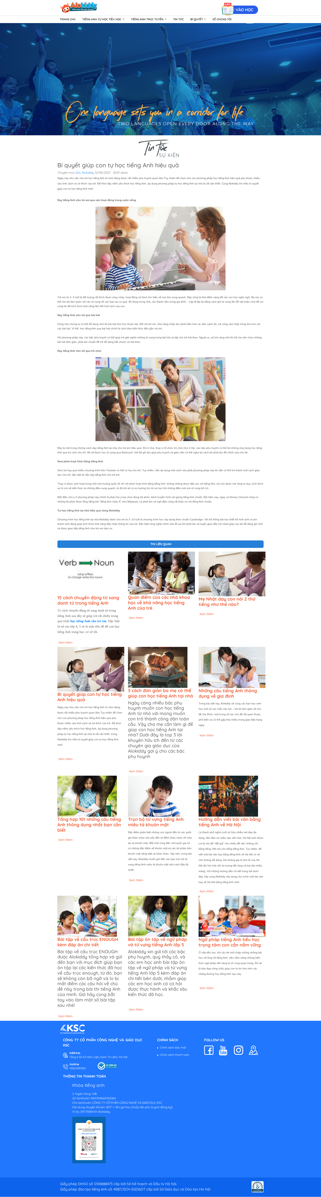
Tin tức (178, 19)
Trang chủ (68, 19)
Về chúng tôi (221, 19)
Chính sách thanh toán (174, 1054)
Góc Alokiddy (85, 172)
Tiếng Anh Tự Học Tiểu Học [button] (102, 19)
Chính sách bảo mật (173, 1047)
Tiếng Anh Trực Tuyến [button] (147, 19)
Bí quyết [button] (197, 19)
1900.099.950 (77, 1068)
